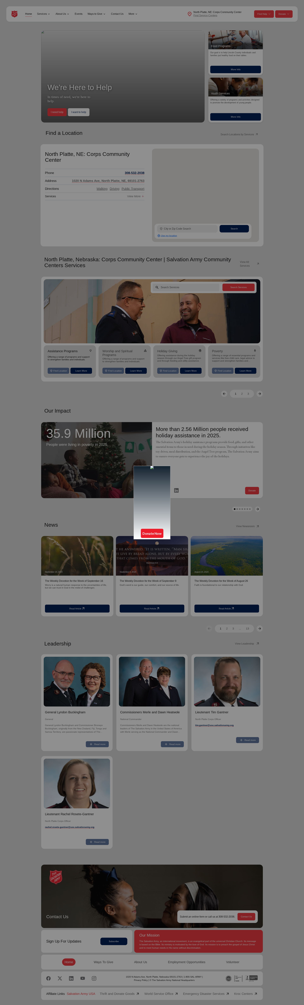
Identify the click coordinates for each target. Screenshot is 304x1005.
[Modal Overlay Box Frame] (151, 502)
